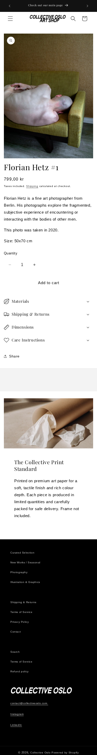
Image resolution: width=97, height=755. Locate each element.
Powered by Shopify (65, 752)
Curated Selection (22, 552)
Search (15, 651)
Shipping (32, 186)
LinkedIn (16, 724)
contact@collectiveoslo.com (29, 703)
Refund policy (19, 671)
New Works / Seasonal (25, 562)
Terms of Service (21, 612)
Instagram (17, 714)
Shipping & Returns (23, 602)
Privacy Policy (19, 621)
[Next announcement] (87, 6)
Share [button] (14, 356)
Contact (15, 631)
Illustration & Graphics (25, 582)
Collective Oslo (40, 752)
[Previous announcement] (9, 6)
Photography (19, 572)
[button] (10, 18)
